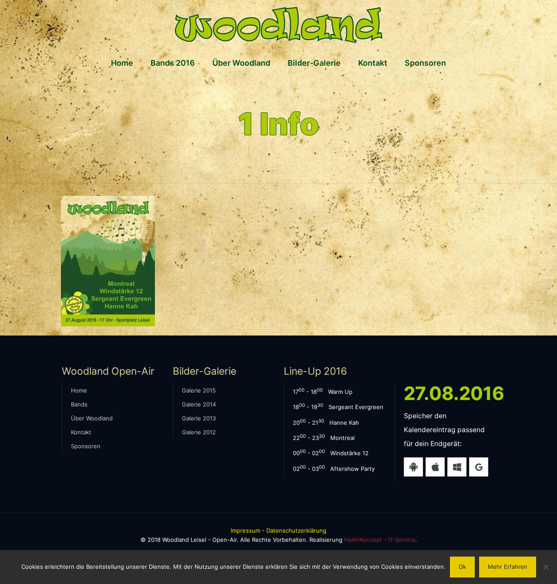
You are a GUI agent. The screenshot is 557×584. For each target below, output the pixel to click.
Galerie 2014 (199, 404)
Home (79, 390)
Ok (462, 566)
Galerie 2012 (199, 432)
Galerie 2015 (199, 390)
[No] (546, 567)
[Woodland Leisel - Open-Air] (278, 25)
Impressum (245, 530)
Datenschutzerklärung (296, 530)
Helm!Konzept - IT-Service (379, 539)
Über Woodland (92, 418)
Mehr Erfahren (507, 566)
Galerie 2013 (199, 418)
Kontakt (81, 432)
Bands (79, 404)
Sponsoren (86, 446)
